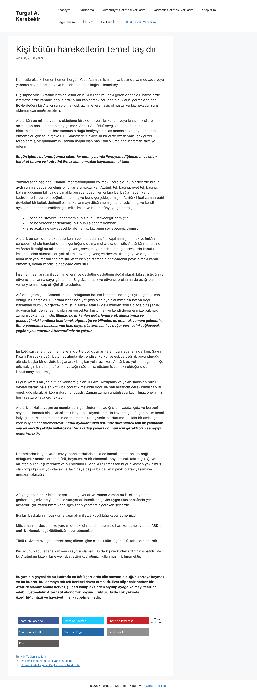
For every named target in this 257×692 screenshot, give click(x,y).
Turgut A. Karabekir (28, 16)
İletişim (88, 22)
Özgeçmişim (66, 22)
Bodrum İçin (109, 22)
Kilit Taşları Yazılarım (141, 22)
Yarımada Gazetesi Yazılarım (173, 10)
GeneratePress (156, 686)
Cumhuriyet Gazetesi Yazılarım (123, 10)
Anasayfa (63, 10)
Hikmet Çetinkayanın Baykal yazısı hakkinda (50, 665)
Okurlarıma (86, 10)
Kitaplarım (208, 10)
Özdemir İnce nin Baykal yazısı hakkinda (47, 660)
